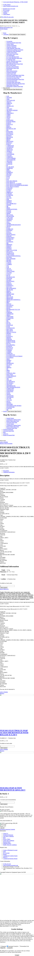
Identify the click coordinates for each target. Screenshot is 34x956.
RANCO (8, 335)
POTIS (8, 326)
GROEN (8, 226)
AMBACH (9, 103)
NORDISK (9, 312)
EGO (7, 179)
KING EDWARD (10, 258)
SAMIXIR (9, 350)
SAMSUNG (9, 353)
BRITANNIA (9, 141)
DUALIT (8, 175)
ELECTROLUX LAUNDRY (14, 183)
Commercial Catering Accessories (14, 49)
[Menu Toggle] (0, 30)
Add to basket (4, 587)
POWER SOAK (10, 328)
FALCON (8, 198)
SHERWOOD (10, 363)
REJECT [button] (7, 926)
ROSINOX (9, 346)
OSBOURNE (9, 316)
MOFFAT (8, 304)
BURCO (8, 144)
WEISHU (8, 402)
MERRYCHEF (10, 294)
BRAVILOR (9, 137)
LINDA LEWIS (10, 271)
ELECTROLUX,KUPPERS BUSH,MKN (17, 185)
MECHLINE (9, 289)
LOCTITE (9, 272)
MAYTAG (9, 287)
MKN (7, 302)
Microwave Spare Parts (12, 62)
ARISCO (8, 111)
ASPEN (8, 116)
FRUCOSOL (9, 215)
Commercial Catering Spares (13, 419)
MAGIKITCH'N (10, 277)
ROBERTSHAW (10, 340)
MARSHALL (9, 285)
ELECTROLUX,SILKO (12, 186)
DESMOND (9, 168)
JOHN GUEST (10, 254)
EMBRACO (9, 192)
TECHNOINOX (10, 381)
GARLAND (9, 217)
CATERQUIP (9, 147)
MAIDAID (9, 278)
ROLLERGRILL (10, 345)
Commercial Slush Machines (13, 51)
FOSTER (8, 212)
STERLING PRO (10, 373)
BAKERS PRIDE (10, 121)
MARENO (9, 284)
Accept (17, 955)
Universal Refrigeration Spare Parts (15, 79)
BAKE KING (9, 120)
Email (1, 826)
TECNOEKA (9, 383)
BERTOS (8, 127)
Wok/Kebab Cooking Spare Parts (14, 86)
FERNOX (9, 202)
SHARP (8, 362)
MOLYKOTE (9, 305)
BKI (7, 130)
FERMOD (9, 200)
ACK (7, 96)
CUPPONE (9, 162)
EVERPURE (9, 195)
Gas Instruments (10, 55)
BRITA (8, 140)
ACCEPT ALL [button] (14, 926)
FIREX (8, 207)
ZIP (7, 410)
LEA (7, 265)
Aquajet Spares (10, 418)
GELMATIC (9, 219)
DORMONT (9, 172)
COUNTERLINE (10, 159)
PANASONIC (10, 318)
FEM (7, 199)
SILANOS (9, 364)
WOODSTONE (10, 407)
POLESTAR (9, 325)
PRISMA (8, 333)
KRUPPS (8, 261)
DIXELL (8, 171)
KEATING (9, 257)
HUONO (8, 240)
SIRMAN (8, 367)
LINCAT (8, 268)
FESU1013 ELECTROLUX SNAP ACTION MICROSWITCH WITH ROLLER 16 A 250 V (14, 732)
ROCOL (8, 343)
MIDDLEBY (9, 298)
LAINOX (8, 263)
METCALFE (9, 296)
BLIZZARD (9, 131)
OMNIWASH (9, 313)
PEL (7, 321)
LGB (7, 267)
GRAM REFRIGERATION (13, 224)
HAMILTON (9, 229)
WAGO (8, 401)
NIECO (8, 311)
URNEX (8, 394)
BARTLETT (9, 124)
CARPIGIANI (10, 145)
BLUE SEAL (9, 134)
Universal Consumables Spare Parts (15, 75)
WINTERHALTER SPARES (13, 405)
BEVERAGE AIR (11, 128)
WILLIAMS (9, 404)
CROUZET (9, 161)
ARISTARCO (10, 113)
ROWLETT (9, 349)
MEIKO (8, 291)
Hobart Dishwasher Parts (12, 421)
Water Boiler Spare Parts (12, 85)
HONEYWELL (10, 237)
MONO (8, 308)
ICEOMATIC (9, 241)
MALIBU (8, 280)
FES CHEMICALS (11, 203)
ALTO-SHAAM (10, 100)
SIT (7, 369)
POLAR (8, 323)
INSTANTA (9, 251)
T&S (7, 378)
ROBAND (9, 339)
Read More (24, 924)
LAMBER (9, 264)
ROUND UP (9, 347)
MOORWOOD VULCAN (13, 309)
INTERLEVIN (10, 253)
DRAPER (8, 174)
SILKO (8, 366)
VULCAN (9, 400)
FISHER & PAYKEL (11, 209)
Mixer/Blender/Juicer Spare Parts (14, 64)
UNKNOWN (9, 391)
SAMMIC (8, 352)
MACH (8, 275)
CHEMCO (9, 151)
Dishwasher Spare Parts (12, 54)
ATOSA (8, 117)
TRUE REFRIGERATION (13, 387)
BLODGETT (9, 133)
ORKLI (8, 315)
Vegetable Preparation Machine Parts (15, 83)
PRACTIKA (9, 329)
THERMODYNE (10, 386)
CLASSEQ (9, 152)
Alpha (7, 99)
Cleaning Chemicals (11, 47)
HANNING (9, 230)
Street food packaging (11, 71)
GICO (7, 222)
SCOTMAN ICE (10, 354)
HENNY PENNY (10, 234)
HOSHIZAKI (9, 239)
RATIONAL (9, 336)
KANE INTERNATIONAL (13, 256)
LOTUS (8, 274)
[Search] (19, 26)
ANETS (8, 104)
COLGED (9, 155)
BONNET (9, 135)
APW (7, 107)
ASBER (8, 114)
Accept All (10, 947)
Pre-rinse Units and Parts (12, 66)
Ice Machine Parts (10, 59)
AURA (8, 118)
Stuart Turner (9, 374)
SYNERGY (9, 377)
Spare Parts (9, 69)
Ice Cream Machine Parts (12, 56)
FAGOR (8, 196)
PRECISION (9, 330)
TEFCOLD (9, 384)
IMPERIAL (9, 244)
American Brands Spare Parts (13, 42)
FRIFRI (8, 213)
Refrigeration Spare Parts (12, 68)
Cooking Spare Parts (11, 52)
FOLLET (8, 210)
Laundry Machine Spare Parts (13, 61)
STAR (8, 371)
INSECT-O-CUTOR (11, 250)
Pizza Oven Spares (11, 65)
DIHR (7, 169)
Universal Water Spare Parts (13, 82)
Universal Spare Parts (11, 80)
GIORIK (8, 223)
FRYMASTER (10, 216)
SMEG (8, 370)
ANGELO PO (10, 106)
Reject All (3, 947)
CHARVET (9, 148)
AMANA (8, 101)
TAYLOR (8, 380)
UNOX (8, 393)
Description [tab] (6, 470)
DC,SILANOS (10, 166)
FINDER (8, 205)
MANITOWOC (10, 281)
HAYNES (9, 233)
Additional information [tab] (9, 472)
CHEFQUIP (9, 150)
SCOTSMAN (9, 357)
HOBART (9, 236)
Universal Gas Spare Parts (12, 78)
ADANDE (9, 97)
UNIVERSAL (10, 390)
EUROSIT (9, 193)
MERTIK (8, 295)
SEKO (8, 359)
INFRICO (8, 247)
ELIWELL (9, 189)
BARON (8, 123)
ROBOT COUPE (10, 342)
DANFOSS (9, 164)
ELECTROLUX (10, 182)
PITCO (8, 322)
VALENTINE (10, 395)
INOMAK (9, 248)
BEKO (8, 125)
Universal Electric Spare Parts (13, 76)
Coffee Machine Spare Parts (13, 48)
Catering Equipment (11, 45)
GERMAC (9, 220)
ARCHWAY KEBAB (11, 110)
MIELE (8, 301)
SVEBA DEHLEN (11, 376)
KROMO (8, 260)
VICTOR (8, 398)
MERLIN (8, 292)
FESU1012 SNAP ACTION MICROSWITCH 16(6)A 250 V (12, 789)
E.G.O (8, 178)
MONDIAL (9, 306)
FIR (7, 206)
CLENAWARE (10, 154)
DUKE (8, 176)
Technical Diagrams (11, 72)
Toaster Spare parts (11, 73)
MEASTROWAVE (11, 288)
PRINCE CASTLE (11, 332)
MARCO (8, 282)
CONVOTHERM (10, 158)
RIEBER (8, 337)
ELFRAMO (9, 188)
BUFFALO (9, 142)
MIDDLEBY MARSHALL (13, 299)
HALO (8, 227)
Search (1, 26)
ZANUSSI (9, 408)
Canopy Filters (10, 44)
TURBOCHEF (10, 388)
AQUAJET (9, 109)
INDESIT (8, 246)
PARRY (8, 319)
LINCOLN (9, 270)
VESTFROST (10, 397)
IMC (7, 243)
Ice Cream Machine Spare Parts (14, 58)
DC (7, 165)
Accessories (9, 41)
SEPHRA (8, 360)
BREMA (8, 138)
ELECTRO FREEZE (11, 181)
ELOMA (8, 190)
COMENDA (9, 157)
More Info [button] (2, 926)
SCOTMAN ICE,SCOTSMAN (14, 356)
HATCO (8, 231)
